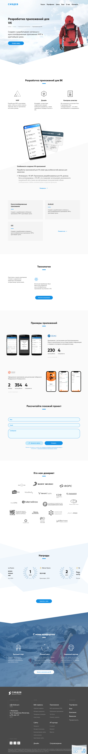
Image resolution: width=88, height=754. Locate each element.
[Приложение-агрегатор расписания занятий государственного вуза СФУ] (17, 372)
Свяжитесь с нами (44, 601)
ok (75, 751)
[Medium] (18, 743)
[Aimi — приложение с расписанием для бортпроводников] (52, 335)
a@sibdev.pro (14, 705)
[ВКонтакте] (11, 743)
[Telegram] (15, 743)
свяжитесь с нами (14, 700)
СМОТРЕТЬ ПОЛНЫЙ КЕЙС (53, 357)
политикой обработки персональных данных (47, 448)
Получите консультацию (44, 297)
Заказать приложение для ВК (44, 672)
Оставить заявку (16, 43)
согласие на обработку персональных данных (52, 447)
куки (81, 747)
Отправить (53, 443)
